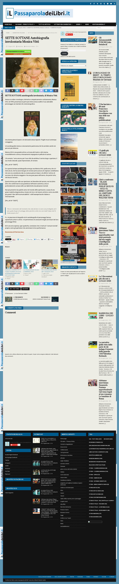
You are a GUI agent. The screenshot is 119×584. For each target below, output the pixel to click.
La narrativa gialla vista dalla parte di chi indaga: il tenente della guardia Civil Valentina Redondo (106, 349)
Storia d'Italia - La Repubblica (99, 507)
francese (62, 466)
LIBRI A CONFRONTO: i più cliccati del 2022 (73, 199)
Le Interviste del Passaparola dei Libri (101, 449)
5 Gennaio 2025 (68, 222)
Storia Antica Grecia (96, 491)
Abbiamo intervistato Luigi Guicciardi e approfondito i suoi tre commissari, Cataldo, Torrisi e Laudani (73, 217)
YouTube (7, 471)
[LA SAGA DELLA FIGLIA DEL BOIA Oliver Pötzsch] (73, 176)
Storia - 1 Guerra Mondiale (98, 468)
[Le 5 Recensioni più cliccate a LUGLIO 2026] (92, 291)
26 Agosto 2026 (46, 465)
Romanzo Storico (64, 512)
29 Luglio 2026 (104, 358)
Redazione (20, 46)
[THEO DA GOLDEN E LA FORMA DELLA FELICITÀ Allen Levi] (36, 440)
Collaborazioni (64, 450)
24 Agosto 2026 (46, 517)
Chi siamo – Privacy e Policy (24, 24)
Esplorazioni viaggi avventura (99, 445)
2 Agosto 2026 (104, 246)
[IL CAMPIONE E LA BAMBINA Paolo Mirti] (73, 234)
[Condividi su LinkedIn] (17, 90)
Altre (61, 490)
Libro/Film (62, 504)
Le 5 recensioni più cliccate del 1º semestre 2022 (49, 271)
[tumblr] (104, 3)
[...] (110, 67)
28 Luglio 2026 (104, 401)
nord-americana (64, 475)
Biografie (25, 289)
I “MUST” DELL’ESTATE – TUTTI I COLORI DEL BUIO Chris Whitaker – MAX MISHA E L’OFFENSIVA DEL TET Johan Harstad (49, 512)
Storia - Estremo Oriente (97, 481)
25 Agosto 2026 (46, 494)
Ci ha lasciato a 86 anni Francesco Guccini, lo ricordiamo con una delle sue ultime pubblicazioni (105, 112)
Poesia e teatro (64, 510)
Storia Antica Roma (96, 494)
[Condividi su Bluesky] (51, 90)
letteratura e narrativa (62, 24)
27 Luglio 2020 (68, 183)
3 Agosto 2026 (104, 200)
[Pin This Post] (22, 90)
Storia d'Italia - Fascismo (98, 504)
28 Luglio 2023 (68, 260)
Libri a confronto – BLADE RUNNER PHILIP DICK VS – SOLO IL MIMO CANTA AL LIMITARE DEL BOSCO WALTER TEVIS (106, 188)
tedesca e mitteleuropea (67, 488)
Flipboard (7, 474)
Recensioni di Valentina (97, 462)
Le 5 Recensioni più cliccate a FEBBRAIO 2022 (31, 271)
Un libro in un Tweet (65, 518)
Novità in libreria (95, 455)
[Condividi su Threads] (55, 90)
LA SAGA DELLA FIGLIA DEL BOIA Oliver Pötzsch (72, 180)
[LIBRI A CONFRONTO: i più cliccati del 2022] (73, 196)
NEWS (91, 33)
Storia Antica (94, 488)
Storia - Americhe (95, 478)
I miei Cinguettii (9, 493)
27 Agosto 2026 (46, 443)
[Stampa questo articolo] (31, 90)
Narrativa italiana (30, 46)
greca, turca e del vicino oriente (68, 469)
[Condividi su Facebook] (7, 90)
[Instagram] (100, 3)
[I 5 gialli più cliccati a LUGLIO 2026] (92, 161)
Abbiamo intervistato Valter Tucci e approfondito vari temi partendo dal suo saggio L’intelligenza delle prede (106, 236)
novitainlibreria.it (98, 24)
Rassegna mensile (95, 458)
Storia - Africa (94, 475)
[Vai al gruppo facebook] (94, 3)
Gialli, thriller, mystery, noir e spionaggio (70, 499)
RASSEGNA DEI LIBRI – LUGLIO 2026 (106, 315)
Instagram (7, 463)
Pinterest (7, 468)
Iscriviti (64, 53)
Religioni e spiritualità (97, 465)
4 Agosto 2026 (104, 157)
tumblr (7, 466)
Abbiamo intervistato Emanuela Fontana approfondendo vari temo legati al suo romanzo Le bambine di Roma (105, 389)
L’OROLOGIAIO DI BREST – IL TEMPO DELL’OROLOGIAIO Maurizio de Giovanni (102, 76)
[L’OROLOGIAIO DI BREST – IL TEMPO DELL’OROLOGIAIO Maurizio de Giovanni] (89, 85)
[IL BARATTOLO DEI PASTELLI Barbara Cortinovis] (36, 463)
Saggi (61, 515)
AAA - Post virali (14, 289)
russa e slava (63, 477)
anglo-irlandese (64, 461)
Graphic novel (64, 501)
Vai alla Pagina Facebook (11, 455)
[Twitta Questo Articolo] (12, 90)
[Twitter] (97, 3)
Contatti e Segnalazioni (66, 444)
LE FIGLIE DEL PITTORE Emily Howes (48, 470)
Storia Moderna (95, 517)
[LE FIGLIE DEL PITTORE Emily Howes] (36, 472)
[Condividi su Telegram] (46, 90)
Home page (8, 24)
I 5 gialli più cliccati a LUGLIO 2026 (105, 152)
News (87, 24)
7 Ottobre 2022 (68, 241)
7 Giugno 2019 (11, 46)
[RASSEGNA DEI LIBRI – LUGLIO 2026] (92, 324)
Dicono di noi (63, 447)
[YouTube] (111, 3)
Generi (78, 24)
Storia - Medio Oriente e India (99, 484)
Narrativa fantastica (65, 507)
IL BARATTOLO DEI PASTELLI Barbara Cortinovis (49, 462)
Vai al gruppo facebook (11, 457)
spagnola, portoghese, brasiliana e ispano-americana (71, 484)
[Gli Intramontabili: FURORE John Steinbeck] (92, 52)
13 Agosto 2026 (104, 47)
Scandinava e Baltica (65, 480)
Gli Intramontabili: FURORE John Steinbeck (105, 41)
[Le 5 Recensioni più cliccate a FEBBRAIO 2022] (31, 264)
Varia (61, 521)
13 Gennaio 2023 (68, 202)
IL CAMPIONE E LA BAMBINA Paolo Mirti (70, 238)
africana (62, 458)
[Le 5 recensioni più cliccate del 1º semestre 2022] (50, 264)
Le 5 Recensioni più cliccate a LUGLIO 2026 (105, 278)
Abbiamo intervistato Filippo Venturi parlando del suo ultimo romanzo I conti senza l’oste (49, 500)
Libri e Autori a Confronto (98, 452)
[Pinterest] (107, 3)
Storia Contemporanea (97, 497)
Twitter (7, 460)
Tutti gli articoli (44, 24)
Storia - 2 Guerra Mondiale (98, 471)
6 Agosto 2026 (104, 122)
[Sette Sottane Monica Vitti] (32, 86)
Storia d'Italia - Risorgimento (99, 510)
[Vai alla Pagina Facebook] (90, 3)
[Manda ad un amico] (26, 90)
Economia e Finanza (96, 442)
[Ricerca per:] (105, 28)
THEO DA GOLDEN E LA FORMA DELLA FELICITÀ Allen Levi (48, 440)
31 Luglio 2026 (104, 320)
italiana (62, 472)
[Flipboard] (114, 3)
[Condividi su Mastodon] (41, 90)
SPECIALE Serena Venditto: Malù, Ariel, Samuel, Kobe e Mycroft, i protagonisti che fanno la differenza (48, 481)
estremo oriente (64, 464)
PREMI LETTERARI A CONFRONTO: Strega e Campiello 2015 (71, 256)
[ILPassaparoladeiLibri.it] (39, 22)
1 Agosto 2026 (104, 283)
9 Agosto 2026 (98, 82)
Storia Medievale (95, 513)
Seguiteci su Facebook (14, 479)
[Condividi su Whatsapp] (36, 90)
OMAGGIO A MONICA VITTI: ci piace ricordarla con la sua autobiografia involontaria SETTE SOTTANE (13, 272)
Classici (62, 496)
